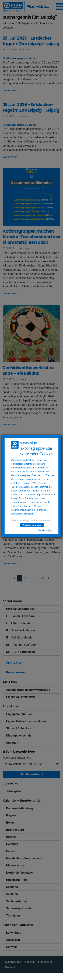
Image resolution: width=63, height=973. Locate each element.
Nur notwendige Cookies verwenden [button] (31, 520)
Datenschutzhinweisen (22, 514)
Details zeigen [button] (45, 530)
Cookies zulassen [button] (31, 525)
